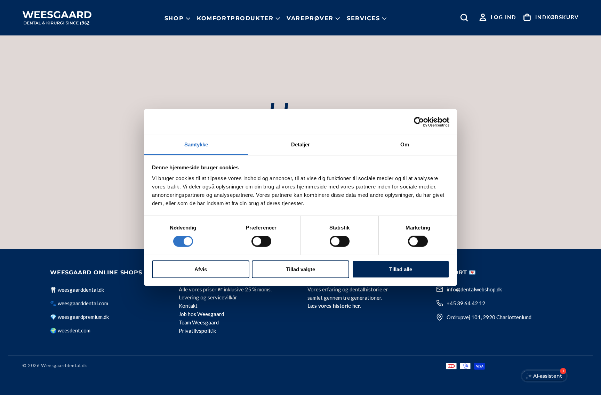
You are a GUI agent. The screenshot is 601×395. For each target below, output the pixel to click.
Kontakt (188, 306)
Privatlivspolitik (197, 331)
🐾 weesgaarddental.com (79, 303)
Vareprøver (310, 18)
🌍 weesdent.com (70, 330)
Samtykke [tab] (196, 144)
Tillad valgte (300, 269)
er (220, 289)
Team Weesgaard (199, 323)
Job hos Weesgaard (201, 314)
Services (363, 18)
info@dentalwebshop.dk (474, 289)
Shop (174, 18)
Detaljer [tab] (300, 144)
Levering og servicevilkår (208, 298)
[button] (465, 17)
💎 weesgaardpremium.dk (79, 317)
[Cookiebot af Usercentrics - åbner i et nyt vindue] (418, 121)
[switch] (261, 241)
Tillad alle (400, 269)
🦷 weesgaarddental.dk (77, 290)
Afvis (200, 269)
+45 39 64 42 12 (466, 303)
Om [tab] (404, 144)
